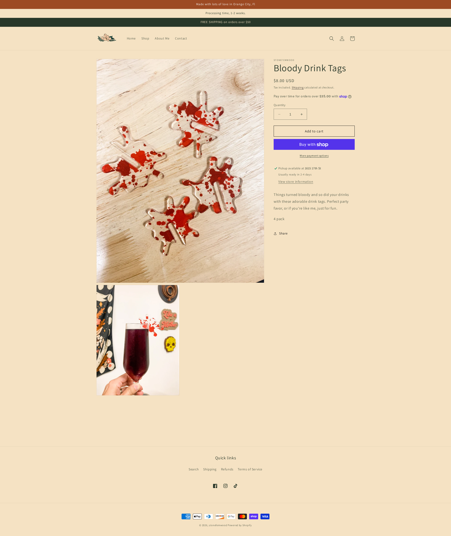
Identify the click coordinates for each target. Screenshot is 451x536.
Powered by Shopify (240, 525)
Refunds (227, 469)
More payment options (314, 156)
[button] (332, 38)
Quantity (279, 105)
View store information (295, 181)
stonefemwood (218, 525)
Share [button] (283, 233)
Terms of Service (250, 469)
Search (194, 469)
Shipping (298, 87)
